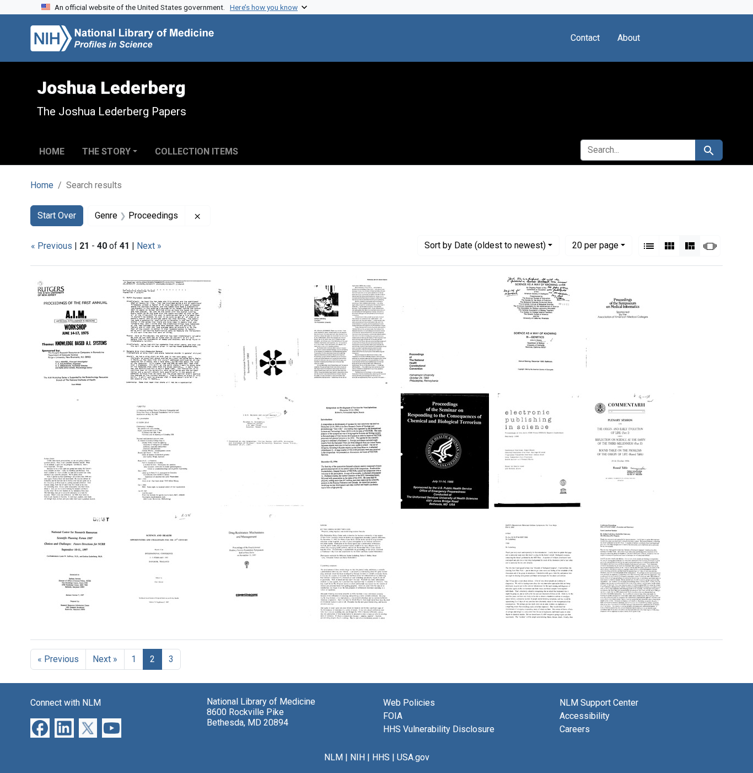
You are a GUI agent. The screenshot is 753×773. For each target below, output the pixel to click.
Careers (575, 729)
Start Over (56, 215)
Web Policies (409, 702)
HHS (381, 757)
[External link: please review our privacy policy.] (40, 727)
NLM (333, 757)
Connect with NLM (65, 702)
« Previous (51, 246)
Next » (149, 246)
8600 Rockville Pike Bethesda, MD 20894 (247, 717)
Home (51, 151)
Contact (585, 38)
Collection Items (196, 151)
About (628, 38)
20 (595, 244)
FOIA (392, 716)
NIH (357, 757)
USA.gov (413, 757)
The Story (106, 151)
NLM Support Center (599, 702)
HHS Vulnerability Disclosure (438, 729)
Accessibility (585, 716)
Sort (485, 245)
